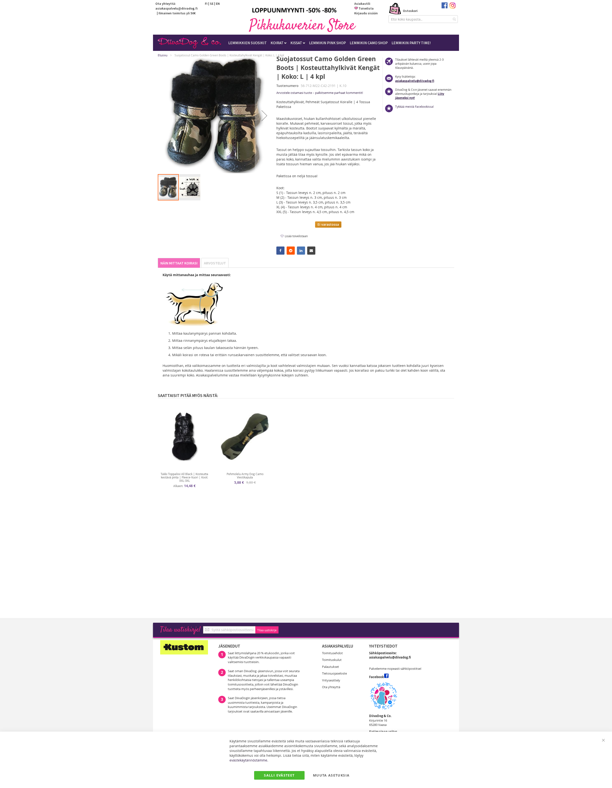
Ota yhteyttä (331, 687)
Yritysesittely (331, 680)
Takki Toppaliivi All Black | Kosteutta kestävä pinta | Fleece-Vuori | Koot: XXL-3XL (184, 477)
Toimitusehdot (332, 653)
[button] (264, 116)
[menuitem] (247, 43)
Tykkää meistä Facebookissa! (414, 106)
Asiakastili (362, 3)
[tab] (179, 263)
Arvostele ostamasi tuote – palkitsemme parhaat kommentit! (319, 93)
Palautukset (330, 667)
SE (211, 3)
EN (218, 3)
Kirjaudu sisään (366, 13)
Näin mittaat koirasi (178, 263)
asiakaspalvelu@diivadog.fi (176, 8)
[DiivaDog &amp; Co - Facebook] (445, 7)
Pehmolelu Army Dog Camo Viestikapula (245, 475)
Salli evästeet (279, 775)
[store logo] (302, 25)
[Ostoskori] (395, 9)
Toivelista (366, 8)
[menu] (329, 43)
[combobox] (423, 19)
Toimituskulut (332, 660)
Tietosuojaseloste (334, 673)
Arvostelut (215, 263)
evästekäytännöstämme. (249, 760)
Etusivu (162, 55)
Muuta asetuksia (331, 775)
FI (206, 3)
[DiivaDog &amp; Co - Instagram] (452, 7)
